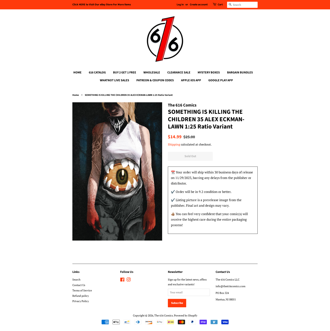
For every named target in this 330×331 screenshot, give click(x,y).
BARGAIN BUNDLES (240, 72)
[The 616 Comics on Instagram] (128, 280)
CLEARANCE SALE (178, 72)
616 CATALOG (97, 72)
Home (75, 95)
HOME (77, 72)
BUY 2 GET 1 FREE (124, 72)
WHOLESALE (151, 72)
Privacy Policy (80, 301)
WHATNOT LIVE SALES (114, 80)
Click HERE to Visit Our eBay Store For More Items (101, 5)
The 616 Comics (163, 315)
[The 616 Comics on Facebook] (122, 280)
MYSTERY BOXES (209, 72)
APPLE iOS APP (191, 80)
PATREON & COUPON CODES (155, 80)
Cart (220, 5)
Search (76, 279)
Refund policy (80, 296)
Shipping (174, 144)
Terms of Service (82, 290)
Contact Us (78, 285)
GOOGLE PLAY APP (220, 80)
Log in (180, 5)
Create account (199, 5)
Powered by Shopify (185, 315)
